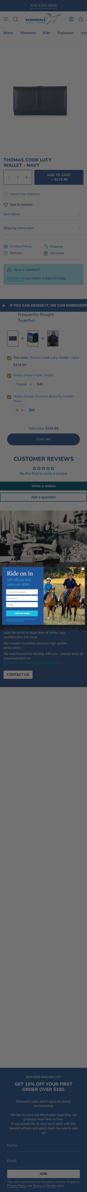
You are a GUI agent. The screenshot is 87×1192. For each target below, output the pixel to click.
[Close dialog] (83, 569)
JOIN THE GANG (21, 613)
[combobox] (21, 592)
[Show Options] (36, 592)
